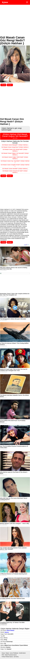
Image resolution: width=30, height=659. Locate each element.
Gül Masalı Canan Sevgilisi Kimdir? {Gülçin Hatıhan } (15, 165)
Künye (3, 653)
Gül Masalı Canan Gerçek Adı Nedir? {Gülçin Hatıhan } (15, 171)
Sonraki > (9, 85)
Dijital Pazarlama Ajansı (11, 654)
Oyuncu (7, 632)
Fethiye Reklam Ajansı (7, 656)
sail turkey (16, 656)
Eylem (5, 2)
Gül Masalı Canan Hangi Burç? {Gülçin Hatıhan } (15, 147)
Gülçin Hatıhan (10, 630)
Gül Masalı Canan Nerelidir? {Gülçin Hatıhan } (15, 168)
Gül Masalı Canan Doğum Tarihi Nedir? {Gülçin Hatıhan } (15, 157)
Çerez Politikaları (14, 653)
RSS (3, 654)
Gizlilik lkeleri (22, 653)
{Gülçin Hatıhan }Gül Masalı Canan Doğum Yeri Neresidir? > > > (15, 136)
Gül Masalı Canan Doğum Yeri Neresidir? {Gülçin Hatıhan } (15, 154)
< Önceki (3, 85)
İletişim (7, 653)
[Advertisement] (15, 20)
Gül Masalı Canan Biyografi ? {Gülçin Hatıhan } (15, 145)
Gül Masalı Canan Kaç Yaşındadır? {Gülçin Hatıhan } (15, 161)
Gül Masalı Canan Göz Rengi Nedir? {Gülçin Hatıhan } (15, 150)
